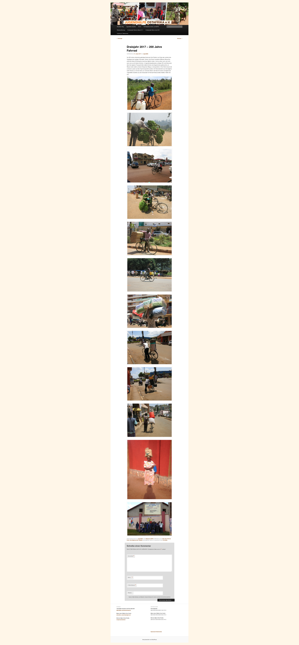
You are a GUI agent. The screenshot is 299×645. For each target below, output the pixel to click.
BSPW (151, 538)
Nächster (180, 38)
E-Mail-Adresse (132, 585)
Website (130, 592)
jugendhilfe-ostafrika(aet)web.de (123, 610)
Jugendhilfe (145, 54)
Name (130, 577)
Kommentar (131, 556)
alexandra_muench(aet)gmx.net (123, 615)
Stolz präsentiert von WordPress (149, 639)
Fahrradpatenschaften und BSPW (151, 26)
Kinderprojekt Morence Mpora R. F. (135, 30)
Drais (128, 540)
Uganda (140, 540)
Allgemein (148, 538)
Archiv (139, 26)
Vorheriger (119, 38)
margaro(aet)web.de (120, 619)
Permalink (165, 540)
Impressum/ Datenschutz (122, 33)
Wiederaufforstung (121, 30)
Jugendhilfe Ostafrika (131, 26)
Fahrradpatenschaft (134, 540)
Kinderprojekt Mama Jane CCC (153, 30)
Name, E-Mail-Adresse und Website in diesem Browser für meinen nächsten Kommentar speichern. (150, 597)
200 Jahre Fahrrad (166, 538)
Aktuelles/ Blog (120, 26)
